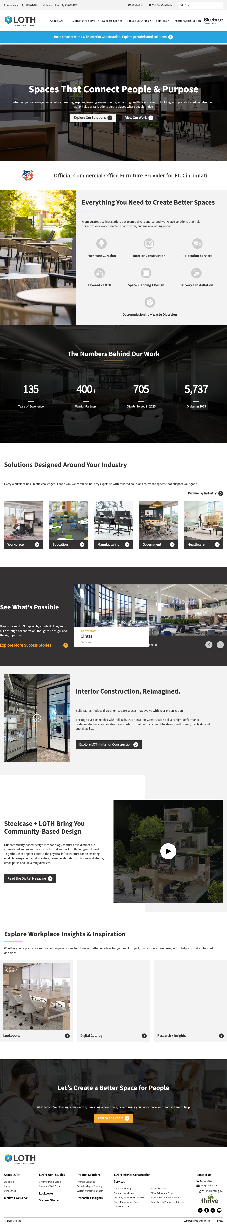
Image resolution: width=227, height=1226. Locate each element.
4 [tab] (156, 645)
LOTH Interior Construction (132, 1175)
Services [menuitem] (161, 20)
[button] (5, 176)
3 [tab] (152, 645)
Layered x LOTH (121, 1206)
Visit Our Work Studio (162, 5)
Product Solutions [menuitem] (137, 20)
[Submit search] (182, 5)
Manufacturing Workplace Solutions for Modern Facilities (111, 521)
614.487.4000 (71, 5)
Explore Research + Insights (182, 1005)
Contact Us (137, 5)
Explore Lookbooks (22, 1003)
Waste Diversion (158, 1188)
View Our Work (136, 117)
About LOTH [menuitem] (57, 20)
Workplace (15, 544)
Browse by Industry (202, 493)
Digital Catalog (91, 1035)
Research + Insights (171, 1035)
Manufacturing (109, 544)
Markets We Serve (16, 1198)
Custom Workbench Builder (90, 1191)
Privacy (219, 1220)
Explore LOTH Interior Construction (105, 744)
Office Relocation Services (163, 1193)
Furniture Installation (124, 1193)
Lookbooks (11, 1035)
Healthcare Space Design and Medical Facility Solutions (202, 521)
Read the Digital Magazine (26, 878)
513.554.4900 (31, 5)
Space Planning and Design (127, 1202)
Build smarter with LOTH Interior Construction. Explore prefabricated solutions (110, 37)
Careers (7, 1186)
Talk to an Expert (110, 1118)
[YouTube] (219, 1210)
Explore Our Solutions (90, 117)
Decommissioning (122, 1188)
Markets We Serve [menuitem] (83, 20)
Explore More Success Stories (25, 645)
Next (220, 644)
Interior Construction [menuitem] (187, 20)
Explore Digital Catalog (102, 1003)
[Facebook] (206, 1210)
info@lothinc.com (209, 1185)
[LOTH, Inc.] (20, 21)
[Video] (168, 851)
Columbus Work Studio (50, 1186)
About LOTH (12, 1175)
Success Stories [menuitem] (112, 20)
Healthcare (196, 544)
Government (152, 544)
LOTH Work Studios (52, 1175)
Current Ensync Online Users (197, 1220)
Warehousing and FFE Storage (165, 1197)
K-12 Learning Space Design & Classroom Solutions (65, 521)
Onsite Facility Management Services (168, 1202)
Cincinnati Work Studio (50, 1181)
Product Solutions (89, 1175)
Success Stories (49, 1200)
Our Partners (10, 1191)
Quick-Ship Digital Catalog (89, 1186)
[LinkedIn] (213, 1210)
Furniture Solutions (86, 1181)
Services (119, 1181)
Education (60, 544)
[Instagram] (200, 1210)
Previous (208, 644)
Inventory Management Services (129, 1197)
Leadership (9, 1181)
